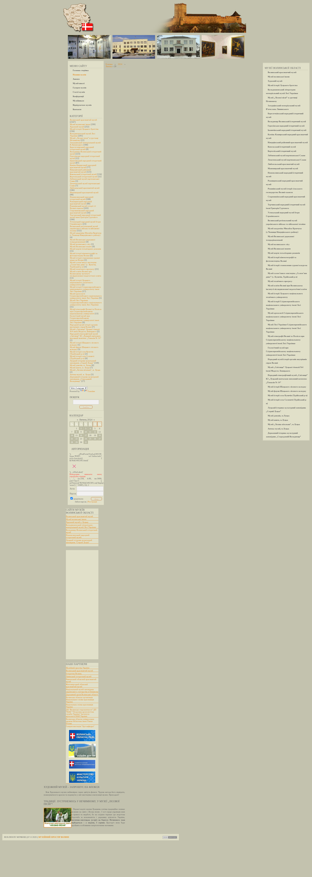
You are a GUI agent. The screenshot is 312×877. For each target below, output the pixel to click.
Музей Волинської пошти (81, 246)
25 (90, 439)
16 (81, 435)
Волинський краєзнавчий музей (83, 120)
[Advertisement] (80, 604)
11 (90, 432)
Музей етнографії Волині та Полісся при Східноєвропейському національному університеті (85, 311)
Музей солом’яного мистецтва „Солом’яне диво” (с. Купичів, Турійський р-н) (83, 264)
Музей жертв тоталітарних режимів (85, 249)
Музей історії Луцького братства (84, 129)
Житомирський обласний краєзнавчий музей (77, 685)
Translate (91, 391)
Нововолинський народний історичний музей (81, 198)
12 (95, 432)
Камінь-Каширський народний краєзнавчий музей (83, 166)
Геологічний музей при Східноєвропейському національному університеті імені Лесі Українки (84, 319)
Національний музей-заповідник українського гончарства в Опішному (82, 690)
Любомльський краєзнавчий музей (84, 188)
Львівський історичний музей (78, 676)
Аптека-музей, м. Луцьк (80, 374)
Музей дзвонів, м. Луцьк (80, 365)
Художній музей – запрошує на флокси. (72, 787)
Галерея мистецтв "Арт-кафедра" (80, 726)
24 (86, 439)
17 (86, 435)
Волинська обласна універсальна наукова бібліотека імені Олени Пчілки (80, 721)
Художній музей (77, 127)
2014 (120, 64)
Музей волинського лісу (80, 244)
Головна (109, 64)
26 (95, 439)
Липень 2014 (85, 420)
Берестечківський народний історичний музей (82, 148)
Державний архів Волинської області (82, 694)
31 (86, 442)
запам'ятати (78, 499)
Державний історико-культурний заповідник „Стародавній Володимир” (84, 379)
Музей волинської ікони (80, 124)
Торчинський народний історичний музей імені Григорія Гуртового (85, 216)
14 (72, 435)
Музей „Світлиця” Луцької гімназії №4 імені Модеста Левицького (85, 330)
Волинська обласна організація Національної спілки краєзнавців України (80, 699)
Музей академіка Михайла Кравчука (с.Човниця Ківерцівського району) (85, 234)
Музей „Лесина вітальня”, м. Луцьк (85, 370)
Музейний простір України (77, 668)
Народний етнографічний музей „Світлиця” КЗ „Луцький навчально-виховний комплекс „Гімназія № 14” (85, 336)
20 (100, 435)
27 (100, 439)
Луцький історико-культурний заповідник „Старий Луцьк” (83, 362)
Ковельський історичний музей (83, 174)
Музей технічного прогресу (82, 269)
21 (72, 439)
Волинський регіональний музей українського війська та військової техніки (84, 228)
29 (76, 442)
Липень (109, 66)
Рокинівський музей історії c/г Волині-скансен (83, 207)
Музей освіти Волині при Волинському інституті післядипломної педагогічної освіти (85, 273)
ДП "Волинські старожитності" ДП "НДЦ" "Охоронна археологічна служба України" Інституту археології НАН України (81, 713)
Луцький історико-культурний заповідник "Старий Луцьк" (79, 541)
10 (86, 432)
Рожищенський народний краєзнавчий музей (81, 202)
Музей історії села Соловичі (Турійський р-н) (82, 357)
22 (76, 439)
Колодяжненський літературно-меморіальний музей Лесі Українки (81, 526)
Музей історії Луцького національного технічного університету (81, 282)
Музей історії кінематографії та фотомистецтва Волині (83, 254)
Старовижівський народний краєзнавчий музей (82, 211)
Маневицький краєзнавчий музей (84, 192)
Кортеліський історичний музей (83, 176)
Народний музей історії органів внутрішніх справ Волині (84, 326)
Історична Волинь (74, 673)
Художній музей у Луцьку (77, 522)
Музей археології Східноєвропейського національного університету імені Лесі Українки (86, 296)
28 (72, 442)
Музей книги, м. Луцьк (80, 367)
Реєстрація (92, 502)
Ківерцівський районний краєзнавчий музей (80, 171)
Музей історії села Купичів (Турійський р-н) (81, 353)
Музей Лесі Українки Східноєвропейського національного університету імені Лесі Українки (86, 302)
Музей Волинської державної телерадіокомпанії (82, 241)
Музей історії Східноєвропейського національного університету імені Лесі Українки (85, 289)
